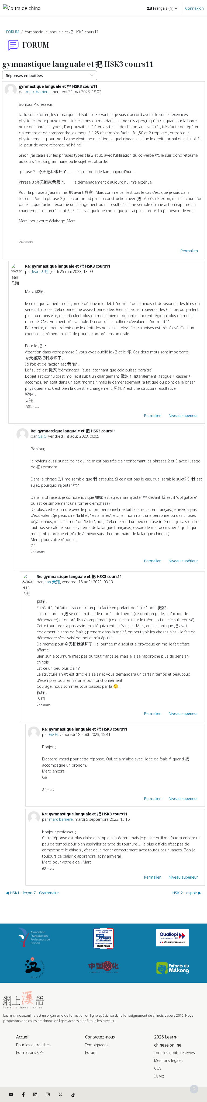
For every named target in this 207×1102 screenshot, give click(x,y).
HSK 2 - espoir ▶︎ (186, 892)
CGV (157, 1068)
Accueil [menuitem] (56, 8)
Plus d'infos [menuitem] (111, 24)
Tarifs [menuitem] (54, 24)
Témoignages (96, 1044)
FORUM (12, 31)
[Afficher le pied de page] (194, 1089)
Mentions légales (168, 1060)
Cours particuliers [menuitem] (78, 24)
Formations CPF (30, 1052)
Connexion (194, 8)
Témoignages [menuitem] (124, 8)
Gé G (42, 436)
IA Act (159, 1076)
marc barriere (38, 91)
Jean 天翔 (40, 271)
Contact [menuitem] (56, 40)
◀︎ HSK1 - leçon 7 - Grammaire (32, 892)
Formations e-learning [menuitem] (85, 8)
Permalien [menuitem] (189, 250)
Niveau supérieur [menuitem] (183, 415)
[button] (162, 8)
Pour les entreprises (33, 1044)
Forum (90, 1052)
